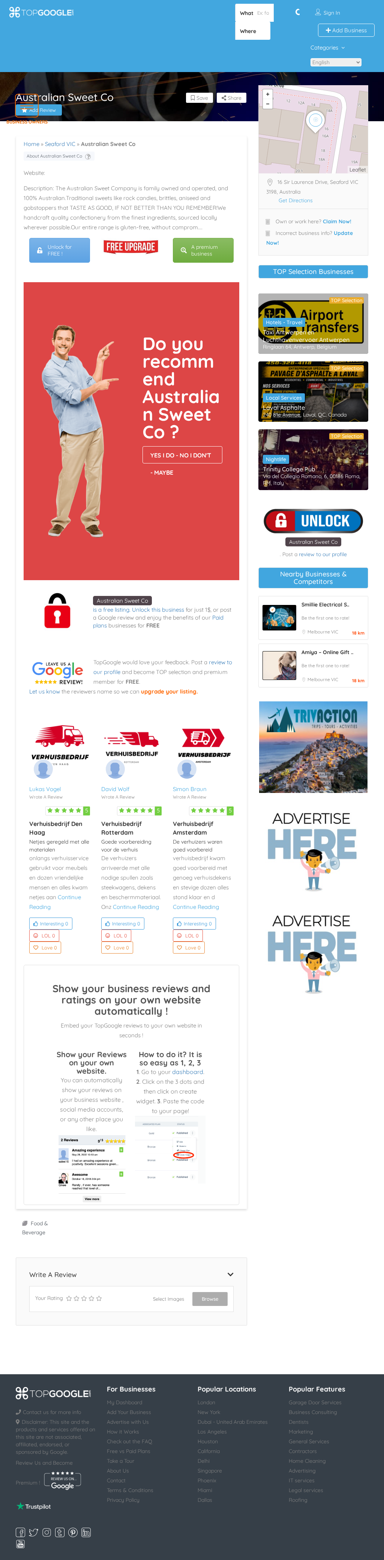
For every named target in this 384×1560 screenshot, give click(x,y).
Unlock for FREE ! (60, 250)
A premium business (204, 250)
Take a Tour (120, 1461)
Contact (116, 1480)
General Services (309, 1441)
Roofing (298, 1500)
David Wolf (115, 789)
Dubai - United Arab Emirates (233, 1422)
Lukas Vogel (45, 789)
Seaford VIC (60, 143)
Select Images (168, 1299)
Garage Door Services (315, 1402)
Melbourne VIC (323, 632)
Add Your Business (129, 1412)
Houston (208, 1441)
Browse (210, 1299)
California (209, 1451)
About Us (118, 1470)
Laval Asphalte (284, 407)
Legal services (306, 1490)
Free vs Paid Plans (128, 1451)
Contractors (303, 1451)
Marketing (301, 1431)
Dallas (205, 1500)
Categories (324, 47)
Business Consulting (313, 1412)
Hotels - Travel (284, 322)
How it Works (123, 1431)
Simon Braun (190, 789)
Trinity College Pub (289, 469)
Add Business (349, 30)
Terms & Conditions (130, 1490)
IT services (302, 1480)
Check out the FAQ (129, 1441)
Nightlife (276, 459)
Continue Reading (136, 906)
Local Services (284, 397)
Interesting (54, 924)
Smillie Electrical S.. (325, 604)
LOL (48, 936)
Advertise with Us (128, 1422)
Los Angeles (212, 1431)
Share (234, 98)
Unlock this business (158, 609)
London (206, 1402)
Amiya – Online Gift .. (327, 652)
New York (209, 1412)
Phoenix (207, 1480)
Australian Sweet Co (122, 600)
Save (201, 98)
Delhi (204, 1461)
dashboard (187, 1072)
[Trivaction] (313, 747)
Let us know (44, 691)
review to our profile (323, 554)
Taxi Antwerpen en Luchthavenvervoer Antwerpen (306, 335)
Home (31, 143)
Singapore (210, 1470)
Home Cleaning (307, 1461)
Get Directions (296, 200)
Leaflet (358, 169)
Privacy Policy (123, 1500)
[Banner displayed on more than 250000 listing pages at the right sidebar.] (313, 849)
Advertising (302, 1470)
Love (49, 948)
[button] (27, 105)
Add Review (42, 110)
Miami (205, 1490)
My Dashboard (124, 1402)
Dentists (299, 1422)
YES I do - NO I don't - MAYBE (180, 457)
